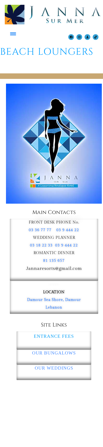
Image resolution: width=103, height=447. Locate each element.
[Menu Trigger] (11, 32)
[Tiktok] (95, 37)
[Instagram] (79, 37)
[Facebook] (71, 37)
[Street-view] (87, 37)
